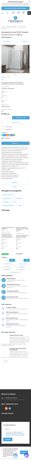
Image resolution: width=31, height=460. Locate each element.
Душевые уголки (22, 26)
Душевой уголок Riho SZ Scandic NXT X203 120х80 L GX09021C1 (22, 229)
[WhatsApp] (14, 135)
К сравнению (8, 126)
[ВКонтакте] (5, 135)
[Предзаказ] (27, 260)
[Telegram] (9, 135)
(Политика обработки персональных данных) (15, 434)
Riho (17, 231)
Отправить (8, 439)
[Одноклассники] (7, 135)
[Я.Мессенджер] (2, 135)
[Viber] (12, 135)
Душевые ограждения (12, 26)
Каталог (29, 13)
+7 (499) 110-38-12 (10, 398)
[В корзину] (12, 260)
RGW (2, 79)
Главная (3, 26)
